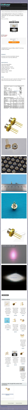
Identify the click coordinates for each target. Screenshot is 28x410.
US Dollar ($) (24, 4)
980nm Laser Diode (14, 11)
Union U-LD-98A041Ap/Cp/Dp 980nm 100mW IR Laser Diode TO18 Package (23, 327)
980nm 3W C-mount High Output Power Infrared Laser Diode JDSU (23, 360)
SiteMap (24, 408)
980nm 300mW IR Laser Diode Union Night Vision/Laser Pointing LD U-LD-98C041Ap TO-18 (23, 343)
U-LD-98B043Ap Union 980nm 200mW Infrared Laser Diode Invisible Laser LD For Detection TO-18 (8, 361)
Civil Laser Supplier (11, 408)
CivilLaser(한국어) (24, 2)
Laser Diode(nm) (7, 11)
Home (3, 11)
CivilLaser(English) (9, 2)
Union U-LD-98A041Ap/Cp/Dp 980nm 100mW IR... (7, 394)
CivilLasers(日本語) (17, 2)
